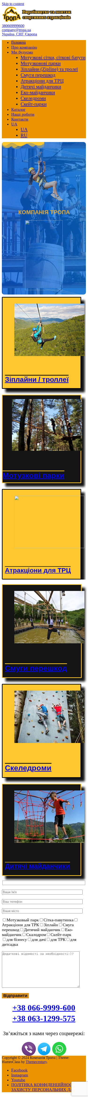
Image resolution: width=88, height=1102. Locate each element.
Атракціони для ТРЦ (42, 81)
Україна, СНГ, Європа (19, 34)
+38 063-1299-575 (43, 1018)
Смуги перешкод (38, 75)
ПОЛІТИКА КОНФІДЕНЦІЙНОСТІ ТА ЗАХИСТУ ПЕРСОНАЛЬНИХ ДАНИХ (47, 1087)
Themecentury (36, 1062)
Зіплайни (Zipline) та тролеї (49, 69)
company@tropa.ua (16, 30)
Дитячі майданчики (41, 86)
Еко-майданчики (38, 92)
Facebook (19, 1070)
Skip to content (13, 4)
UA (14, 124)
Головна (18, 42)
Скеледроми (33, 98)
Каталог (18, 109)
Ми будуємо (22, 52)
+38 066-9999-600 (43, 1007)
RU (24, 135)
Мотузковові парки (41, 63)
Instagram (19, 1075)
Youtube (18, 1080)
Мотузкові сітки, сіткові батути (53, 57)
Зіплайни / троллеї (37, 379)
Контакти (19, 119)
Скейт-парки (34, 104)
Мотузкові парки (33, 475)
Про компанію (24, 47)
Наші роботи (22, 114)
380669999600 (13, 26)
